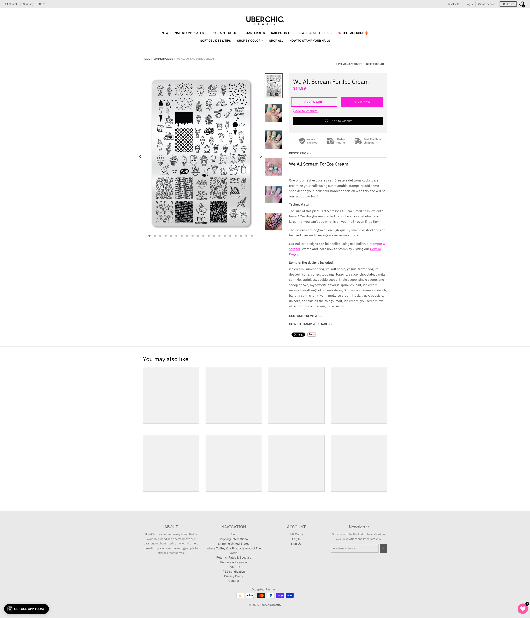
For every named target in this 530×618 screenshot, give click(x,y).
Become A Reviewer (233, 562)
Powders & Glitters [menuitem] (313, 33)
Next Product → (376, 64)
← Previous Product (348, 64)
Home (146, 58)
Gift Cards (296, 534)
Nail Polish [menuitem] (280, 33)
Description (298, 153)
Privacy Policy (233, 576)
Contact (233, 580)
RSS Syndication (234, 571)
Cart (510, 4)
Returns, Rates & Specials (233, 557)
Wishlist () (454, 4)
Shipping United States (233, 543)
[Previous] (140, 156)
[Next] (260, 156)
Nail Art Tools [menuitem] (224, 33)
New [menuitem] (165, 33)
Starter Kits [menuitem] (255, 33)
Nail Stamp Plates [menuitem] (189, 33)
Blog (234, 534)
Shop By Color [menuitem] (248, 40)
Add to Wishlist (306, 111)
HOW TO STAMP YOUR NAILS (309, 324)
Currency (28, 4)
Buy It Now (362, 102)
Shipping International (233, 539)
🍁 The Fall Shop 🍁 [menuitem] (353, 33)
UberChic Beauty (270, 605)
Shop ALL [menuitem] (276, 40)
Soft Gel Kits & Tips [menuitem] (215, 40)
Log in (469, 4)
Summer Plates (163, 58)
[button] (521, 3)
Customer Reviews (304, 316)
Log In (296, 539)
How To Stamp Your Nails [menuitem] (309, 40)
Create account (487, 4)
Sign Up (296, 543)
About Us (234, 566)
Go (383, 548)
